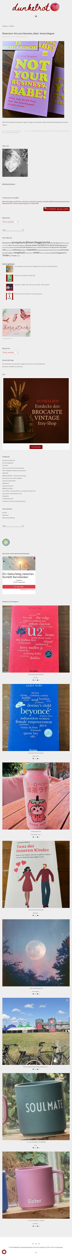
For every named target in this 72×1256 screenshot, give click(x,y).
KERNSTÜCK (5, 483)
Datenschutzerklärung (8, 518)
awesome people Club (32, 245)
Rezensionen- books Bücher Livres (14, 131)
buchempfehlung (5, 247)
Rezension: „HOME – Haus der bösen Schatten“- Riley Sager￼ (32, 285)
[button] (4, 1252)
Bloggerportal (63, 245)
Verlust (18, 255)
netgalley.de (11, 253)
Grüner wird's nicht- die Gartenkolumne (13, 468)
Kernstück (45, 250)
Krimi (63, 250)
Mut (6, 253)
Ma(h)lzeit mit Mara (7, 488)
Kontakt (4, 512)
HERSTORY (5, 473)
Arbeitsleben (33, 131)
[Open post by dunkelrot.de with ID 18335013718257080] (36, 952)
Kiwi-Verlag (63, 131)
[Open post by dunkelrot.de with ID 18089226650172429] (36, 717)
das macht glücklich (7, 463)
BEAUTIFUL (45, 245)
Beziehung (54, 245)
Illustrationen (23, 250)
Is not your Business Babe (54, 131)
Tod (10, 256)
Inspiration (32, 249)
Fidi (14, 36)
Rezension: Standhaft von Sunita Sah (25, 275)
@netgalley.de (7, 243)
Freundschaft (21, 247)
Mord (3, 253)
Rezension (30, 253)
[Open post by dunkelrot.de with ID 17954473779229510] (36, 1185)
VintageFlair (5, 496)
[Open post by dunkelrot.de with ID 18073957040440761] (36, 1031)
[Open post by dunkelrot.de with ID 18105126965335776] (36, 1106)
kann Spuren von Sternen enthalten (12, 478)
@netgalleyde (18, 242)
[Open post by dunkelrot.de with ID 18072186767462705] (36, 874)
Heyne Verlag (9, 250)
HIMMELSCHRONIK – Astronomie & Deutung (14, 476)
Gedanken (28, 247)
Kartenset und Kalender (9, 481)
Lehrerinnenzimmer (7, 486)
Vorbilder (8, 132)
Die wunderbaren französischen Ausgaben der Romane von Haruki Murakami (36, 266)
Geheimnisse (35, 247)
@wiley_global (65, 243)
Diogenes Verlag (13, 247)
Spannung (49, 253)
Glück (40, 247)
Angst (23, 245)
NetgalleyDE (19, 252)
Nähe (26, 253)
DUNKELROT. (16, 1247)
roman (36, 252)
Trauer (14, 256)
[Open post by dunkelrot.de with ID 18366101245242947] (36, 796)
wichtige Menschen (7, 498)
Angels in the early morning (15, 245)
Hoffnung (16, 250)
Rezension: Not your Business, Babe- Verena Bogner (28, 33)
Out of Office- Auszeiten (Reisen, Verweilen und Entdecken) (19, 491)
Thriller (5, 255)
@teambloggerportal (55, 243)
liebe (67, 250)
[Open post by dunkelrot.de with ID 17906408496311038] (36, 639)
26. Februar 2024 (6, 36)
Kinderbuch (51, 250)
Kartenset (40, 250)
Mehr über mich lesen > (8, 184)
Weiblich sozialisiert (14, 132)
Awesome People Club (8, 460)
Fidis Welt (5, 465)
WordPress (43, 1247)
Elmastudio (60, 1247)
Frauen (47, 131)
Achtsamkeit (5, 245)
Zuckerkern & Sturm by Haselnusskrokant (14, 501)
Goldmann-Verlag (48, 247)
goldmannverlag (58, 247)
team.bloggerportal (59, 253)
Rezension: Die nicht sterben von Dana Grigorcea (28, 294)
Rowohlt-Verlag (43, 253)
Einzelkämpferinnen (41, 131)
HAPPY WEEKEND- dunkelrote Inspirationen (14, 470)
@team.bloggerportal (38, 242)
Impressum (5, 515)
